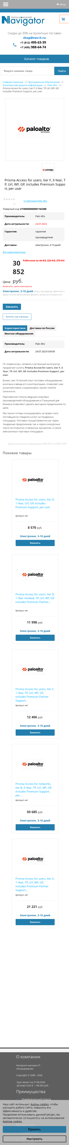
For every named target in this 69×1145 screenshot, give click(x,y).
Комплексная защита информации (23, 85)
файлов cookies (12, 1121)
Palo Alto (52, 85)
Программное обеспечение (44, 82)
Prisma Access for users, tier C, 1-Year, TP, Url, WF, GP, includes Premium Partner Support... (34, 694)
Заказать (12, 306)
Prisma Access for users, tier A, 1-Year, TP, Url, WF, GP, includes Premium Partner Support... (34, 884)
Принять (34, 1129)
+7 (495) (33, 47)
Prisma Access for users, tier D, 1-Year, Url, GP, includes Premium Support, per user (34, 503)
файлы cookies (40, 1104)
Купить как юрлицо (17, 316)
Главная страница (13, 82)
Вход (63, 4)
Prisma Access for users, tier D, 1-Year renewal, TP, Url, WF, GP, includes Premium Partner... (35, 598)
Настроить (35, 1138)
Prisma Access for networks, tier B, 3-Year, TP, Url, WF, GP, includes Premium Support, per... (33, 789)
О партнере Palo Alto (35, 200)
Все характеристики (14, 252)
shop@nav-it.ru (34, 38)
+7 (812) (33, 42)
